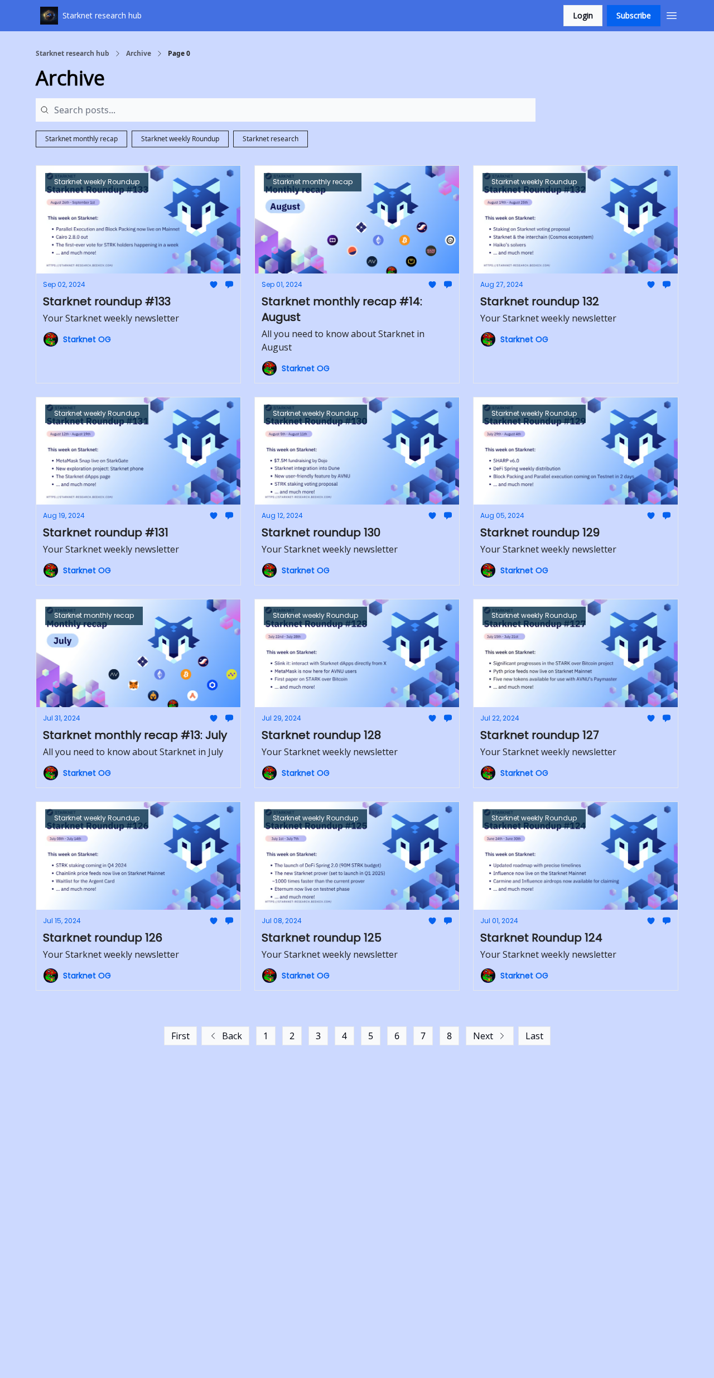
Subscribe (633, 15)
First (180, 1036)
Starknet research (270, 138)
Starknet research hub (72, 53)
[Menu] (671, 14)
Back (232, 1036)
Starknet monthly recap (81, 138)
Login (583, 15)
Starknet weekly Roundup (180, 138)
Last (534, 1036)
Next (483, 1036)
